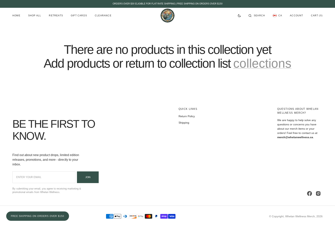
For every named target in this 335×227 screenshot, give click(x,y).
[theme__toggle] (239, 15)
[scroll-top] (326, 218)
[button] (257, 15)
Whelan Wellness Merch (300, 216)
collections (262, 63)
